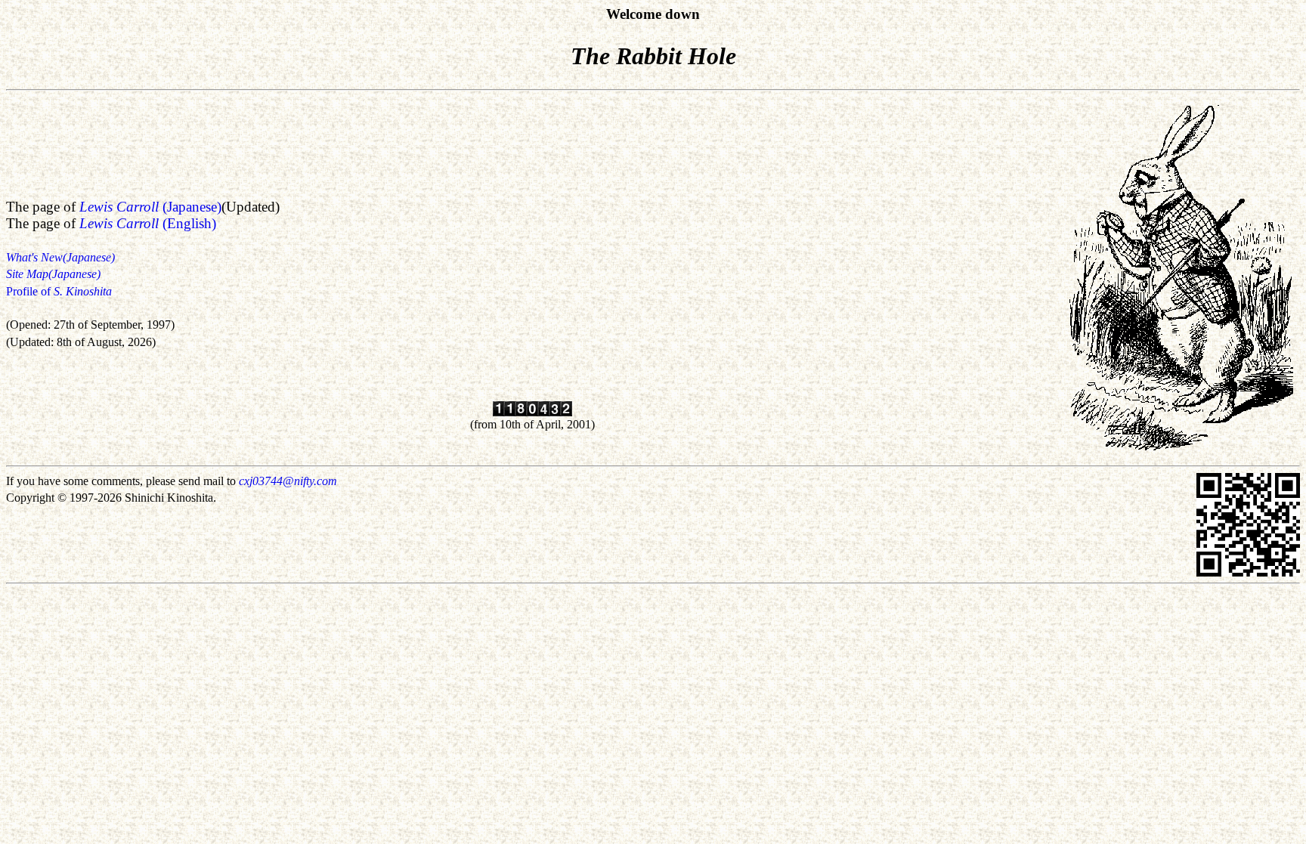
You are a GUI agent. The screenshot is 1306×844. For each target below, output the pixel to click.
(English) (147, 223)
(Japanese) (150, 207)
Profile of (59, 291)
